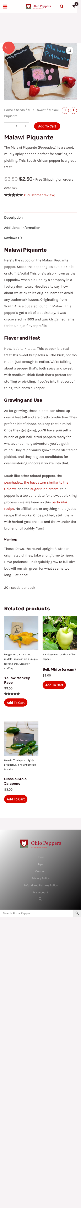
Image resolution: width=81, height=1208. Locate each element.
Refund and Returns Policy (40, 885)
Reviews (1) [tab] (13, 238)
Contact (40, 871)
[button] (62, 7)
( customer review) (39, 195)
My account (40, 892)
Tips (40, 864)
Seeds (20, 110)
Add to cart (47, 126)
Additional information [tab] (22, 227)
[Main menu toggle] (5, 6)
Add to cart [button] (16, 703)
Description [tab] (13, 217)
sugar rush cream (44, 489)
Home (8, 110)
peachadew (13, 482)
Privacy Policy (41, 878)
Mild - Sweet (37, 110)
